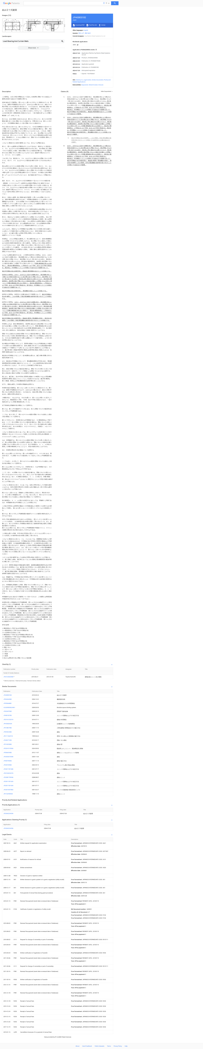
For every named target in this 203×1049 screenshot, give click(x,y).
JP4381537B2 (7, 715)
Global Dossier (93, 85)
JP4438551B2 (7, 695)
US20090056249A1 (9, 707)
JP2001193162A (8, 781)
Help (126, 1046)
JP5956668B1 (7, 703)
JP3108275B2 (7, 728)
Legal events (87, 80)
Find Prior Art (93, 25)
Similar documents (97, 80)
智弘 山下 (81, 33)
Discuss (100, 85)
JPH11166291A (8, 736)
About (77, 1046)
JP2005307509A (8, 756)
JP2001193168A (8, 769)
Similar (103, 25)
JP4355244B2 (7, 732)
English (86, 30)
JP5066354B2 (7, 752)
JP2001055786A (8, 789)
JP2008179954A (8, 777)
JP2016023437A (8, 773)
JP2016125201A (8, 719)
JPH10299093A (8, 794)
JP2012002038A (8, 677)
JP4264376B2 (7, 711)
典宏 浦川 (88, 33)
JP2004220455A (8, 813)
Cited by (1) (79, 80)
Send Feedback (87, 1046)
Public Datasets (99, 1046)
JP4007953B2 (7, 761)
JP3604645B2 (7, 699)
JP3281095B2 (7, 765)
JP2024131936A (8, 748)
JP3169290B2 (7, 744)
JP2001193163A (8, 785)
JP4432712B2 (7, 740)
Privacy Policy (118, 1046)
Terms (109, 1046)
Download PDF (80, 25)
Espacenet (85, 85)
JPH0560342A (7, 723)
